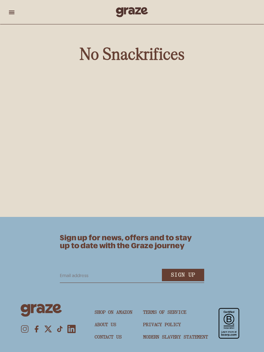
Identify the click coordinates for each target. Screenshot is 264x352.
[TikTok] (60, 329)
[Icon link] (229, 323)
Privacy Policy (162, 324)
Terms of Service (164, 312)
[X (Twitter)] (48, 329)
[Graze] (132, 12)
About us (105, 324)
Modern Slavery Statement (175, 337)
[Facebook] (36, 329)
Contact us (108, 337)
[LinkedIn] (71, 329)
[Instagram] (25, 329)
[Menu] (12, 12)
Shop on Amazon (113, 312)
